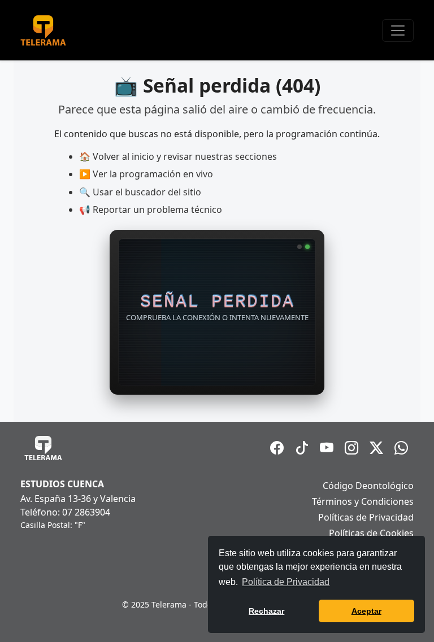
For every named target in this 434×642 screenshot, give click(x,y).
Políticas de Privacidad (366, 517)
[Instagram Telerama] (351, 448)
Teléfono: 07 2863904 (65, 512)
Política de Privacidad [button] (285, 582)
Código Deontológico (368, 485)
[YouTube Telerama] (326, 448)
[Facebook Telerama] (277, 448)
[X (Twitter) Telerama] (376, 448)
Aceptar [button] (366, 610)
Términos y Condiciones (363, 501)
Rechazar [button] (266, 610)
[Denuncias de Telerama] (401, 448)
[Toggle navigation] (398, 30)
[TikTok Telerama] (302, 448)
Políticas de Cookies (371, 533)
